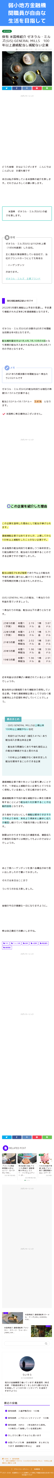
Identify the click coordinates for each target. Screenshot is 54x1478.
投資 (26, 943)
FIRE (6, 943)
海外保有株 (6, 31)
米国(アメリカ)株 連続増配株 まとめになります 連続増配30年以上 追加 (28, 1444)
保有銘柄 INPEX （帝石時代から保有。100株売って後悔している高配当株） (27, 1427)
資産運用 (44, 943)
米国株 (34, 943)
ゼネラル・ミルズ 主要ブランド (23, 278)
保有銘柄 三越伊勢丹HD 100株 (23, 1411)
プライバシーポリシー (21, 1469)
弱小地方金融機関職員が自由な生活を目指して (27, 13)
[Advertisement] (27, 125)
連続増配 (8, 948)
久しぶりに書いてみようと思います (24, 1435)
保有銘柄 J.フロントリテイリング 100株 (28, 1418)
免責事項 (37, 1469)
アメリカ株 (16, 943)
